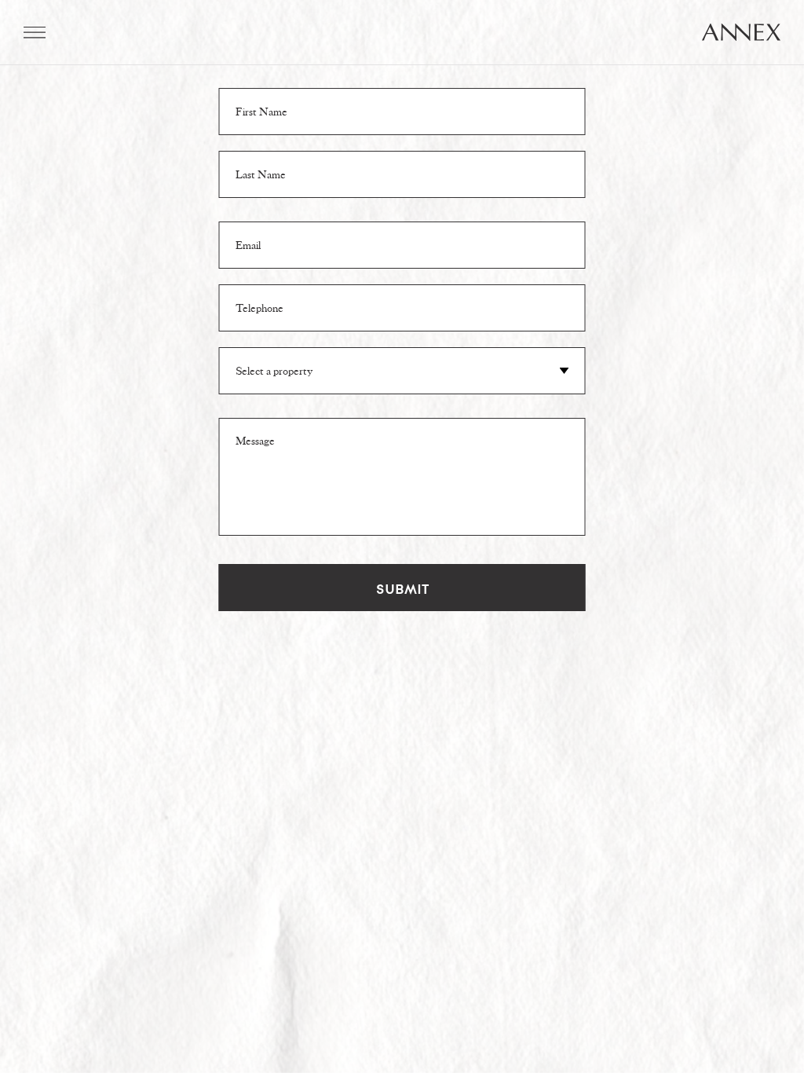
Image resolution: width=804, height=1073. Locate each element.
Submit (402, 587)
